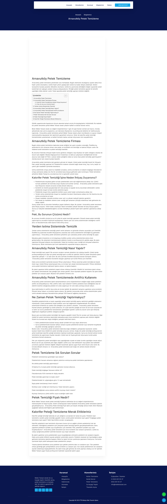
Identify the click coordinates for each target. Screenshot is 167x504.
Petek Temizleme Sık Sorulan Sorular (45, 114)
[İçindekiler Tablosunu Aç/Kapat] (65, 95)
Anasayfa (69, 5)
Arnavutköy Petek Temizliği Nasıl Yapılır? (46, 108)
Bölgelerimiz (100, 5)
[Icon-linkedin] (43, 490)
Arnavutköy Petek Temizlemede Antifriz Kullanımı (49, 110)
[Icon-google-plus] (47, 490)
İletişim (109, 5)
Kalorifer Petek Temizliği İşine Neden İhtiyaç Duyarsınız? (52, 102)
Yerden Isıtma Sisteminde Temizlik (44, 106)
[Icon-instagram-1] (50, 490)
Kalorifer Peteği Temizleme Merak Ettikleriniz (47, 119)
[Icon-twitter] (39, 490)
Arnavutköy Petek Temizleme (42, 98)
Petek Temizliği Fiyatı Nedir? (42, 117)
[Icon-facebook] (36, 490)
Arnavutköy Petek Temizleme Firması (45, 100)
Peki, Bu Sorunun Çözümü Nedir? (46, 104)
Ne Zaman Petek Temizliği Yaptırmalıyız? (46, 112)
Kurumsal (90, 5)
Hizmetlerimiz (79, 5)
